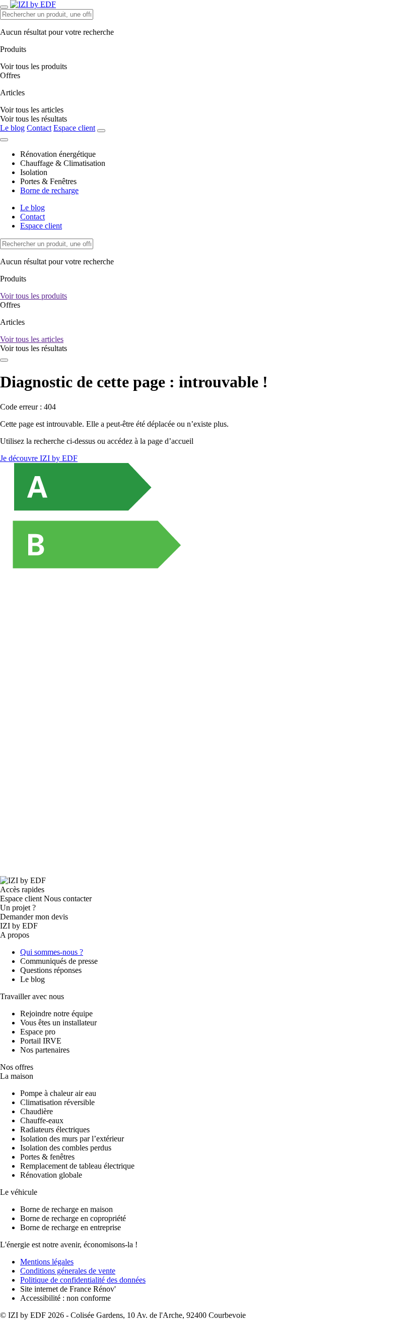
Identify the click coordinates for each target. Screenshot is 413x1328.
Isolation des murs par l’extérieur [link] (72, 1138)
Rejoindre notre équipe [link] (56, 1013)
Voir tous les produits (33, 296)
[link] (33, 118)
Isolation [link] (33, 172)
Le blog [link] (32, 979)
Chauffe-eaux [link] (41, 1120)
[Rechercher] (101, 130)
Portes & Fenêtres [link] (48, 181)
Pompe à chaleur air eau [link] (58, 1093)
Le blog (12, 128)
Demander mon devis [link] (34, 916)
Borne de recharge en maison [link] (66, 1209)
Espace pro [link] (37, 1031)
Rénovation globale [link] (51, 1175)
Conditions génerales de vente (67, 1270)
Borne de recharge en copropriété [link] (73, 1218)
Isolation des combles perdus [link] (65, 1147)
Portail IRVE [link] (40, 1040)
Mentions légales (47, 1261)
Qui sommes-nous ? (51, 952)
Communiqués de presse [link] (59, 961)
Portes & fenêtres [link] (47, 1156)
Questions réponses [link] (51, 970)
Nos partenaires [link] (45, 1050)
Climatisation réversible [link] (57, 1102)
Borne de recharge (49, 190)
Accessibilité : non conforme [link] (65, 1298)
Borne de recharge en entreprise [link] (70, 1227)
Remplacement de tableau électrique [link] (77, 1166)
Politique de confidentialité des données (83, 1280)
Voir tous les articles (31, 339)
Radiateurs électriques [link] (55, 1129)
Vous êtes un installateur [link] (58, 1022)
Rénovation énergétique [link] (58, 154)
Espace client (74, 128)
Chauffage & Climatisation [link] (62, 163)
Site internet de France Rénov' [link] (68, 1289)
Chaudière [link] (36, 1111)
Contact (39, 128)
